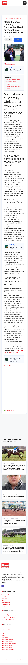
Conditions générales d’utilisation (9, 617)
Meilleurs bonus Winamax (7, 649)
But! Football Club (5, 606)
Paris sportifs (4, 628)
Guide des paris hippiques (7, 630)
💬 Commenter (18, 40)
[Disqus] (14, 390)
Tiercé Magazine (5, 602)
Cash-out (3, 633)
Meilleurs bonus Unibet (7, 647)
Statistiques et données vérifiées (12, 83)
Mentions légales (5, 614)
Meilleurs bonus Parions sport (8, 643)
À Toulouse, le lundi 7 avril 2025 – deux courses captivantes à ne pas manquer (13, 495)
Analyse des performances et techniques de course (12, 80)
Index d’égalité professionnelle (9, 615)
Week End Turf (5, 594)
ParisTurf (3, 596)
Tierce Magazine (13, 352)
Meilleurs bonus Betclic (7, 639)
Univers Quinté (8, 365)
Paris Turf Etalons (5, 604)
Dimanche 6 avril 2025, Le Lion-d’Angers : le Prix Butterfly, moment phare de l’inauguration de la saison (14, 522)
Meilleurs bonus (5, 637)
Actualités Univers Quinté (13, 18)
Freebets (3, 631)
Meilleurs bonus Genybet (7, 641)
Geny (17, 350)
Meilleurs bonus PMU (6, 645)
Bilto (2, 600)
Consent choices (9, 659)
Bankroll (3, 635)
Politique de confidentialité (7, 619)
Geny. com (4, 598)
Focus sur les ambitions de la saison (14, 87)
